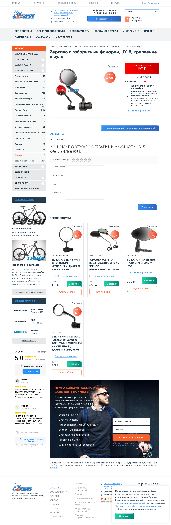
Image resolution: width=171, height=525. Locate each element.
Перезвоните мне (104, 19)
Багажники (30, 88)
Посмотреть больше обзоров (29, 292)
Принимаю (124, 516)
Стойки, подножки (30, 127)
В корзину (74, 284)
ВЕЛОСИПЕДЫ (22, 60)
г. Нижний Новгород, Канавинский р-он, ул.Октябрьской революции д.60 (68, 13)
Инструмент (131, 31)
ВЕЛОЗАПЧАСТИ (23, 65)
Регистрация (153, 3)
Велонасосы (30, 93)
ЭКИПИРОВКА (21, 183)
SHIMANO (35, 331)
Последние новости (84, 498)
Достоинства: (58, 167)
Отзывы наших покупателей (81, 489)
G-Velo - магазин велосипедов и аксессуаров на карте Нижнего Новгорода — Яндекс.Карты (29, 445)
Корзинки (30, 150)
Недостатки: (57, 175)
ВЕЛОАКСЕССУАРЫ (24, 71)
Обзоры (78, 494)
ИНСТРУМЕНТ (21, 167)
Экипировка (23, 37)
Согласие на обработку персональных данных (137, 506)
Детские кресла (30, 116)
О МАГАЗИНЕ (39, 3)
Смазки (149, 31)
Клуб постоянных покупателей (82, 510)
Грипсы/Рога (30, 110)
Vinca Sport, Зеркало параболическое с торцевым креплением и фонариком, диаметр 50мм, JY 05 (67, 343)
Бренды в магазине (25, 301)
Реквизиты (79, 484)
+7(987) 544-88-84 (85, 404)
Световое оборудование (30, 133)
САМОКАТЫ (20, 178)
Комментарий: (58, 193)
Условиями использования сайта (132, 503)
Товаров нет (138, 21)
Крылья (30, 144)
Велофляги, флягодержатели (30, 105)
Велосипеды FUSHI (22, 229)
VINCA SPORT (37, 310)
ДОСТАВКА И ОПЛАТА (67, 3)
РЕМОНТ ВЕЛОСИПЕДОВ (27, 189)
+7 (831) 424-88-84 (104, 11)
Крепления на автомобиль (30, 82)
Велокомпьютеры (30, 99)
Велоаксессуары (106, 31)
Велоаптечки (30, 76)
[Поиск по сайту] (156, 12)
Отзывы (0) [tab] (57, 134)
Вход (144, 3)
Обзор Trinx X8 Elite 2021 (25, 265)
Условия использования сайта (85, 504)
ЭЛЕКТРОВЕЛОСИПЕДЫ (26, 54)
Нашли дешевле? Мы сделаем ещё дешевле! (130, 128)
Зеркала (30, 155)
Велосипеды (23, 31)
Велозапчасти (80, 31)
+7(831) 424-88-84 (64, 404)
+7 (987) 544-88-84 (104, 13)
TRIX (33, 320)
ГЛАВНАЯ (16, 3)
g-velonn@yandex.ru (63, 18)
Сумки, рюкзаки (30, 138)
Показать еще (29, 341)
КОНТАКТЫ (115, 3)
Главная (53, 47)
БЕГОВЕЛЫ (54, 513)
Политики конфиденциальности (84, 516)
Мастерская (63, 37)
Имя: (54, 184)
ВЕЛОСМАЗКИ (22, 172)
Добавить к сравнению (139, 111)
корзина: (136, 18)
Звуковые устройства (30, 121)
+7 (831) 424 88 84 (148, 484)
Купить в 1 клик (67, 292)
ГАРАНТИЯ (93, 3)
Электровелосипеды (51, 31)
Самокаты (43, 37)
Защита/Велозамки (30, 161)
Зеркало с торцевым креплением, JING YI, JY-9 (141, 263)
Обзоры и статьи (24, 200)
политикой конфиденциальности (128, 445)
